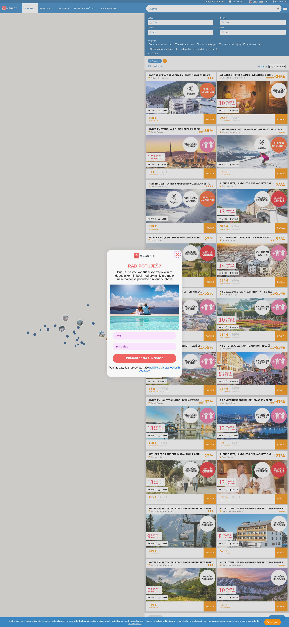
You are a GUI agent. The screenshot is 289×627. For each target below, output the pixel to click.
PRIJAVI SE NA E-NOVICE (144, 358)
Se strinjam (272, 622)
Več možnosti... (134, 623)
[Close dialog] (177, 254)
